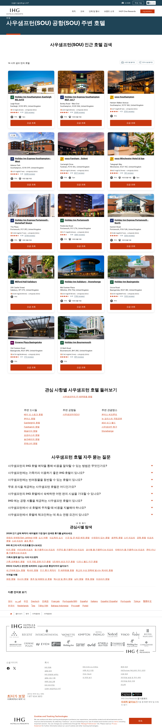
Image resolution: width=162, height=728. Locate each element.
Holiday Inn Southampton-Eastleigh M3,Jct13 (33, 98)
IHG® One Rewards (127, 11)
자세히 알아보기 (129, 701)
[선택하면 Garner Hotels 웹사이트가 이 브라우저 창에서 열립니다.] (80, 644)
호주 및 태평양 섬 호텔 (41, 579)
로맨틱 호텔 (117, 537)
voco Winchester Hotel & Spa (129, 158)
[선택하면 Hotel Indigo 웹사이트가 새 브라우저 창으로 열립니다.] (98, 634)
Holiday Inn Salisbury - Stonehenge (83, 282)
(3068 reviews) (79, 112)
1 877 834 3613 (34, 696)
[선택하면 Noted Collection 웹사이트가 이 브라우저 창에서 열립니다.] (112, 634)
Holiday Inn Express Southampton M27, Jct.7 (82, 98)
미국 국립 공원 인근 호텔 (39, 561)
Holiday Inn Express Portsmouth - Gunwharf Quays (32, 221)
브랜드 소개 (109, 11)
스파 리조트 (17, 541)
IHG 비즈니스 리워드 (90, 667)
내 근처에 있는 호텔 (15, 570)
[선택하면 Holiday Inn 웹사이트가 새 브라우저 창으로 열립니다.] (68, 644)
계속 (140, 721)
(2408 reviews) (29, 174)
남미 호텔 (78, 579)
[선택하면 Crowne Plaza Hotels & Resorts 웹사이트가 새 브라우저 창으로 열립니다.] (29, 644)
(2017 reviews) (79, 173)
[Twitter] (14, 668)
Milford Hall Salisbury (26, 282)
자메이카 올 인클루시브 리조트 (130, 549)
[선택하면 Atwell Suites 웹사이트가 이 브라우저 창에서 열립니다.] (103, 644)
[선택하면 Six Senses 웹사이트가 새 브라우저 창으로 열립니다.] (14, 634)
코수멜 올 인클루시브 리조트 (99, 549)
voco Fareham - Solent (76, 158)
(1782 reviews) (79, 296)
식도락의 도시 (56, 537)
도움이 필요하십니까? (20, 3)
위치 (74, 11)
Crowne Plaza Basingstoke (28, 342)
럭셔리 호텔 (32, 570)
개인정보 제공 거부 (128, 681)
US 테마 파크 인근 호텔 (63, 561)
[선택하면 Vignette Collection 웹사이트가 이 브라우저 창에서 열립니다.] (68, 634)
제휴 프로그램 (50, 681)
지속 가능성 (87, 674)
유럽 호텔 (10, 579)
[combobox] (128, 62)
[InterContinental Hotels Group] (15, 11)
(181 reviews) (129, 173)
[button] (151, 3)
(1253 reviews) (129, 296)
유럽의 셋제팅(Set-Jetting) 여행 (21, 537)
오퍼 (82, 11)
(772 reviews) (29, 357)
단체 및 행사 (94, 11)
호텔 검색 (48, 671)
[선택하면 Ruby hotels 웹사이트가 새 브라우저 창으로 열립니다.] (135, 634)
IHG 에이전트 (50, 685)
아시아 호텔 (22, 579)
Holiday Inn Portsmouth (77, 220)
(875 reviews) (79, 357)
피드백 (123, 684)
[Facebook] (9, 668)
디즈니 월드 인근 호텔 (87, 561)
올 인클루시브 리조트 (45, 549)
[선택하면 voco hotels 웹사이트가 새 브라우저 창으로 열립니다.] (125, 634)
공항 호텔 (141, 537)
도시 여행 (43, 537)
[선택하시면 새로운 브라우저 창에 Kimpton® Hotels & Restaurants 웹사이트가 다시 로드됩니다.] (84, 634)
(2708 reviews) (30, 235)
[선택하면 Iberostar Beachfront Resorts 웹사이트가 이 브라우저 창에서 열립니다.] (15, 644)
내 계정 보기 (87, 677)
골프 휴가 (28, 541)
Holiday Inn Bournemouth (78, 342)
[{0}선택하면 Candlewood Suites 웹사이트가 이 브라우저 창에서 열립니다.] (146, 644)
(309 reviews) (29, 112)
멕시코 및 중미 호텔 (63, 579)
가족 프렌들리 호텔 (15, 561)
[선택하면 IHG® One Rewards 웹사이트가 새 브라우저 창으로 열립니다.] (138, 651)
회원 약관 (124, 667)
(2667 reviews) (79, 235)
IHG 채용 (48, 667)
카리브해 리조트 (25, 549)
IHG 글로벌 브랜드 (51, 674)
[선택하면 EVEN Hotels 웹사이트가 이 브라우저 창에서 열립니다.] (42, 644)
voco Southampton (124, 97)
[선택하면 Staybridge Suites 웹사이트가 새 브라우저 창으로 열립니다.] (118, 644)
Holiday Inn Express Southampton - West (33, 159)
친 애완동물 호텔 (66, 570)
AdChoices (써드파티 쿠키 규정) (133, 670)
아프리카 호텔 (102, 579)
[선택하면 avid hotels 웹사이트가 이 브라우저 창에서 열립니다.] (91, 644)
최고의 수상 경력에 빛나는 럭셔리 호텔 (94, 570)
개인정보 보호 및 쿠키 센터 (131, 677)
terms (116, 721)
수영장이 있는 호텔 (100, 537)
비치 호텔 (10, 549)
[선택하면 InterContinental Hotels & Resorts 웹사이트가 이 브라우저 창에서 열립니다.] (47, 634)
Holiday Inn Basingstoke (127, 282)
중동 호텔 (89, 579)
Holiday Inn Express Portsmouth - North (132, 221)
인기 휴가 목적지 (48, 570)
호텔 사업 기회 (50, 678)
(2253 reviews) (129, 235)
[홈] (11, 613)
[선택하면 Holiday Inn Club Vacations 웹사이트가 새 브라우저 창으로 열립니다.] (132, 644)
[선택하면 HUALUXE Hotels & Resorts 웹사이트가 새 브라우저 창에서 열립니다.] (148, 634)
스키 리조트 (129, 537)
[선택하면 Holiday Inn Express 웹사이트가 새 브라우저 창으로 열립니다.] (56, 644)
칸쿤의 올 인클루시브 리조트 (70, 549)
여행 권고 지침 (88, 670)
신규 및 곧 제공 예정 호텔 (77, 537)
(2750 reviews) (129, 111)
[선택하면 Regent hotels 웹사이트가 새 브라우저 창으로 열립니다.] (27, 634)
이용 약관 (124, 674)
